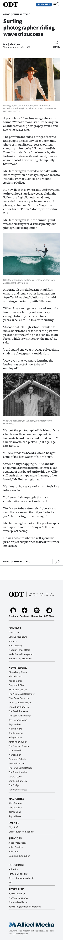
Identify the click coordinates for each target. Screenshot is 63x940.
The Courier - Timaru (19, 746)
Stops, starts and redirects (21, 878)
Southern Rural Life (18, 781)
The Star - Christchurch (20, 715)
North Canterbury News (20, 702)
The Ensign (14, 785)
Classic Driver (15, 807)
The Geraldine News (18, 711)
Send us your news (17, 637)
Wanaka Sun (15, 755)
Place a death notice (18, 898)
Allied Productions (17, 843)
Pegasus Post (15, 724)
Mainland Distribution (19, 856)
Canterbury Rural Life (19, 707)
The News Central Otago (20, 768)
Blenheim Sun (15, 676)
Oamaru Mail (15, 750)
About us (13, 641)
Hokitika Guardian (17, 689)
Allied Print (14, 851)
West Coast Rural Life (19, 698)
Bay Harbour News (18, 720)
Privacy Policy (15, 645)
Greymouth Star (16, 685)
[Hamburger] (56, 4)
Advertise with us (17, 893)
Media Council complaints (21, 654)
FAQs (11, 882)
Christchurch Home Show (21, 831)
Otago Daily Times (17, 672)
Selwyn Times (15, 737)
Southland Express (18, 789)
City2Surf (13, 827)
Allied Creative (16, 847)
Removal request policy (20, 658)
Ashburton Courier (17, 742)
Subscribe (44, 4)
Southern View (16, 733)
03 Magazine (15, 812)
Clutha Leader (15, 776)
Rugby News (15, 816)
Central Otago (21, 14)
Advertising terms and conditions (25, 906)
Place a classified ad (18, 902)
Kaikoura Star (15, 681)
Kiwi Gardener (15, 803)
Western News (15, 728)
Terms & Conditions (18, 874)
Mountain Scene (16, 763)
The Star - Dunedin (18, 772)
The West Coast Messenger (21, 694)
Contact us (14, 632)
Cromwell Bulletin (17, 759)
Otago (6, 14)
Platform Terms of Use (19, 650)
